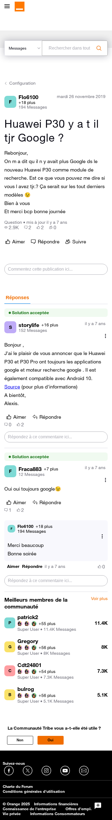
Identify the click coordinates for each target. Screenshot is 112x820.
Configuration (22, 83)
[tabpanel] (56, 448)
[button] (13, 566)
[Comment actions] (105, 335)
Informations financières (56, 803)
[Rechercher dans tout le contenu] (99, 48)
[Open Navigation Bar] (8, 7)
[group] (11, 227)
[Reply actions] (102, 536)
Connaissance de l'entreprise (29, 808)
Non (20, 740)
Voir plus (99, 598)
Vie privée (12, 813)
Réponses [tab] (17, 297)
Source (12, 387)
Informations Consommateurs (57, 813)
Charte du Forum (18, 786)
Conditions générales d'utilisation (34, 791)
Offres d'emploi (80, 808)
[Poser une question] (97, 805)
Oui (51, 740)
